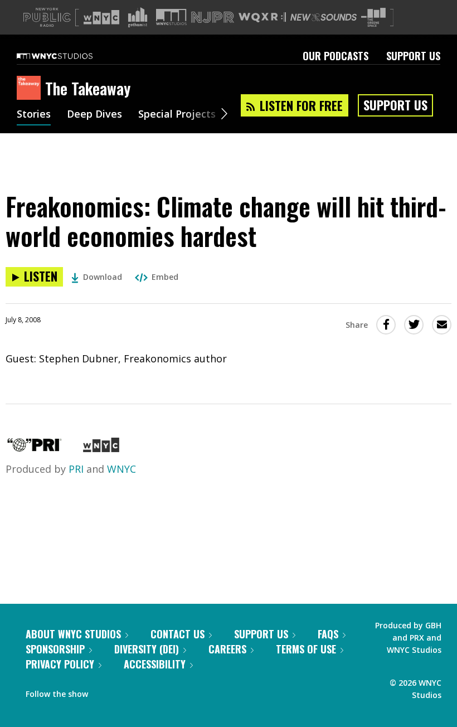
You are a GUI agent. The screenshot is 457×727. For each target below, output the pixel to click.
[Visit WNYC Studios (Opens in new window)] (171, 17)
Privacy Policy (60, 664)
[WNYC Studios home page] (68, 56)
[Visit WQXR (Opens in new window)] (262, 17)
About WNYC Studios (73, 634)
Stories (34, 115)
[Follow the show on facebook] (104, 691)
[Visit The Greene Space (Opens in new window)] (373, 17)
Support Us (413, 56)
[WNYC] (101, 448)
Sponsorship (55, 649)
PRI (76, 469)
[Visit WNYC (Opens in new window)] (101, 17)
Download (102, 277)
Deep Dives (94, 115)
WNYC (121, 469)
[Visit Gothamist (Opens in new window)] (138, 17)
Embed (165, 277)
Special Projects (177, 115)
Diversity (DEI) (146, 649)
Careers (227, 649)
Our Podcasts (335, 56)
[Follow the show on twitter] (126, 691)
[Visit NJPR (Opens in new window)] (212, 17)
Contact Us (177, 634)
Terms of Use (306, 649)
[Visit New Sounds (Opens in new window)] (323, 17)
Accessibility (155, 664)
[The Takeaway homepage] (31, 88)
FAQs (328, 634)
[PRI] (35, 448)
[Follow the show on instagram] (147, 691)
